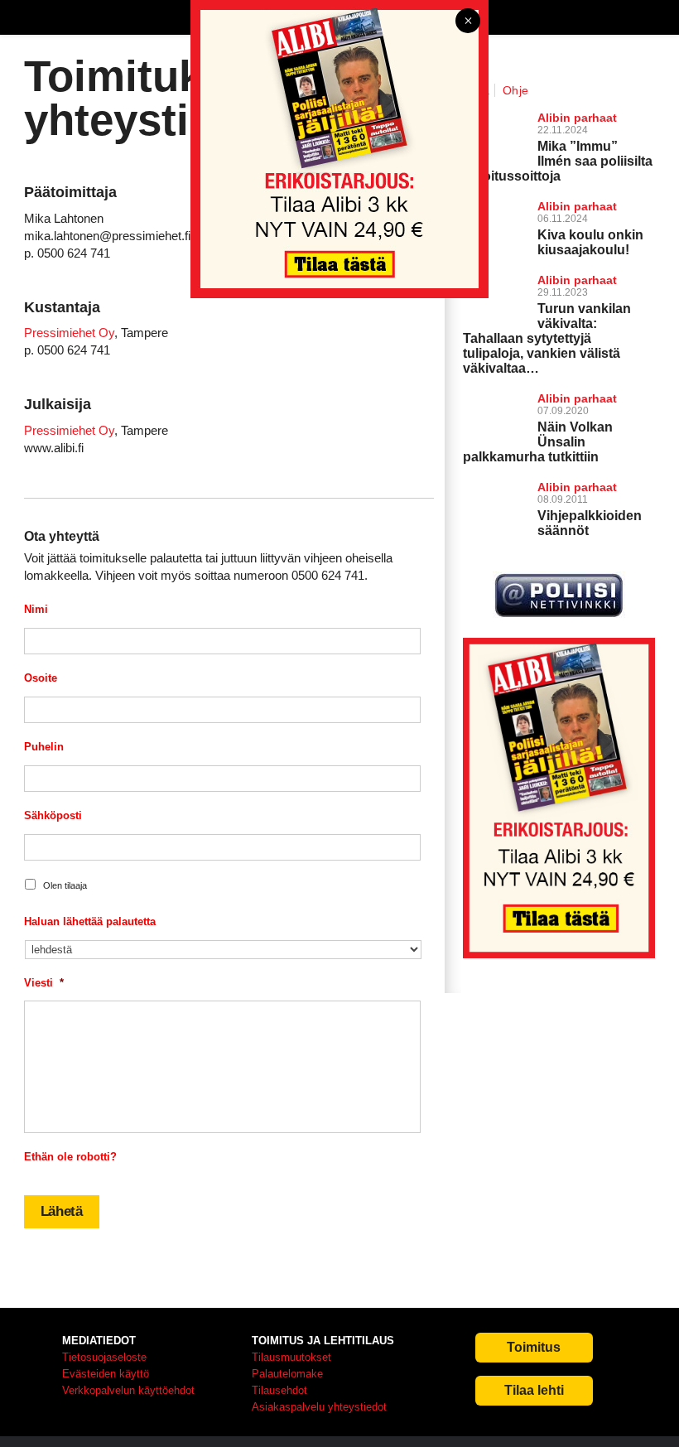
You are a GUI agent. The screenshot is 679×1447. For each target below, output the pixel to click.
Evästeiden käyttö (105, 1373)
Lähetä (62, 1211)
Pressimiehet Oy (69, 333)
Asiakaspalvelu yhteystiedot (319, 1407)
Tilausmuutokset (291, 1357)
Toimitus (534, 1347)
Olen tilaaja (65, 885)
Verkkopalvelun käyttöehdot (128, 1390)
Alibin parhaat (577, 398)
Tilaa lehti (534, 1390)
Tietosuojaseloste (104, 1357)
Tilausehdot (279, 1390)
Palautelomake (287, 1373)
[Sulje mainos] (468, 22)
